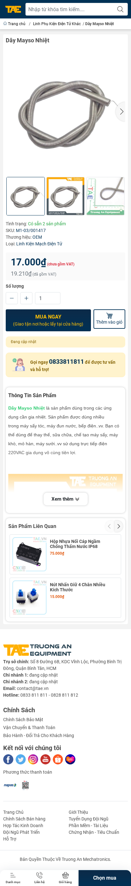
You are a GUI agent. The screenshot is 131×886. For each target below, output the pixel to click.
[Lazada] (70, 759)
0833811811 (66, 361)
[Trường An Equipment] (13, 9)
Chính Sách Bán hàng (24, 818)
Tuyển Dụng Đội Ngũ (88, 818)
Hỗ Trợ (9, 838)
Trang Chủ (13, 812)
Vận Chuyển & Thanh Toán (29, 727)
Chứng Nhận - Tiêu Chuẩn (94, 832)
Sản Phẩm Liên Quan (32, 526)
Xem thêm (63, 499)
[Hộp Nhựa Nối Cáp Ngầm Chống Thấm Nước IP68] (29, 554)
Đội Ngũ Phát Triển (21, 832)
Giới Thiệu (78, 812)
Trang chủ (16, 24)
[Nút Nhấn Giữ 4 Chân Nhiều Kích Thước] (29, 597)
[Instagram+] (33, 759)
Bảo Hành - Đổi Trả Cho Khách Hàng (38, 735)
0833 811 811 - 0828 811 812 (49, 695)
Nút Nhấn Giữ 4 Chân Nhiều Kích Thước (77, 587)
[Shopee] (58, 759)
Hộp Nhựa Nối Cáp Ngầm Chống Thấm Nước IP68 (75, 544)
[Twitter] (21, 759)
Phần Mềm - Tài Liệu (88, 825)
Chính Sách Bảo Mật (23, 719)
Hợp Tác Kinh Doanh (23, 825)
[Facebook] (8, 759)
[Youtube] (45, 759)
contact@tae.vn (33, 688)
